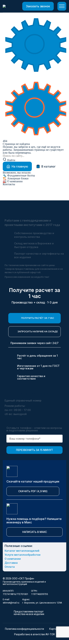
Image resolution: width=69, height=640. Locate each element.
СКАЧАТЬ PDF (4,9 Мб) (32, 491)
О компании (13, 181)
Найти (10, 160)
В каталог (48, 166)
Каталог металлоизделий (22, 550)
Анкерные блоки (16, 178)
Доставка (11, 563)
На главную (20, 166)
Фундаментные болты (19, 175)
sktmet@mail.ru (11, 602)
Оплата (10, 567)
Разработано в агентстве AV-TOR (34, 634)
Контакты (9, 184)
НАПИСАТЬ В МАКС (34, 531)
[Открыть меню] (62, 6)
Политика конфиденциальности (24, 629)
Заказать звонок (38, 6)
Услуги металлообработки (22, 554)
